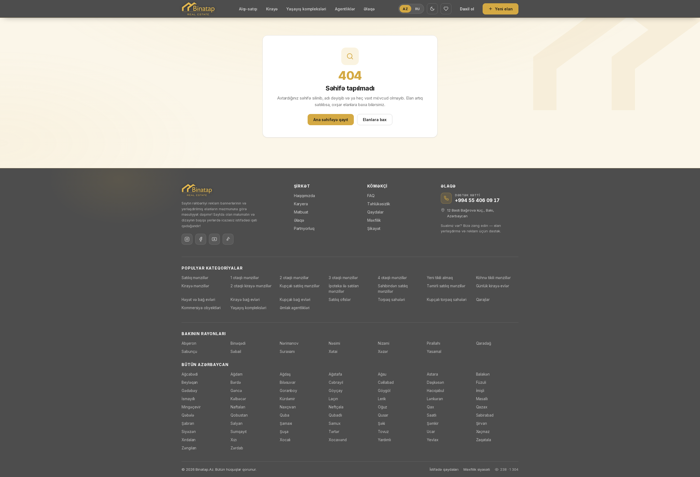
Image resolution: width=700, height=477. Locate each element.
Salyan (237, 423)
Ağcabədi (190, 374)
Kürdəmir (287, 399)
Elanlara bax (375, 119)
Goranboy (288, 390)
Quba (284, 415)
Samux (334, 423)
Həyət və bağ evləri (198, 299)
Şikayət (373, 228)
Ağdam (237, 374)
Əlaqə (369, 9)
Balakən (483, 374)
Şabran (188, 423)
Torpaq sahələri (391, 299)
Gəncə (236, 390)
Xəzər (383, 351)
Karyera (301, 203)
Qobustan (239, 415)
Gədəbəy (189, 390)
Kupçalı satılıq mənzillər (300, 286)
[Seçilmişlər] (446, 8)
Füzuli (481, 382)
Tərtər (334, 431)
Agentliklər (345, 9)
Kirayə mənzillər (195, 286)
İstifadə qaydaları (444, 469)
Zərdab (237, 448)
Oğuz (382, 407)
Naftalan (238, 407)
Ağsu (382, 374)
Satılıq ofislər (340, 299)
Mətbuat (301, 212)
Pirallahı (433, 343)
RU (417, 9)
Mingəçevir (191, 407)
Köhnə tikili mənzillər (493, 278)
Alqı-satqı (248, 9)
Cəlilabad (386, 382)
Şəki (381, 423)
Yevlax (432, 440)
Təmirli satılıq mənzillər (446, 286)
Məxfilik (374, 220)
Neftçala (336, 407)
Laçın (333, 399)
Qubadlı (335, 415)
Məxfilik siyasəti (476, 469)
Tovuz (383, 431)
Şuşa (284, 431)
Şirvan (481, 423)
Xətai (333, 351)
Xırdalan (189, 440)
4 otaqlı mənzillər (392, 278)
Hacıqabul (435, 390)
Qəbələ (188, 415)
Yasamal (434, 351)
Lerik (382, 399)
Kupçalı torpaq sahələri (446, 299)
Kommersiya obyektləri (201, 308)
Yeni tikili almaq (440, 278)
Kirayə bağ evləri (245, 299)
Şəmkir (433, 423)
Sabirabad (485, 415)
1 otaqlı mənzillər (245, 278)
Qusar (383, 415)
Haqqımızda (304, 195)
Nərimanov (289, 343)
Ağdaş (285, 374)
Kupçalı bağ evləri (295, 299)
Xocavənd (337, 440)
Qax (430, 407)
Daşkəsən (435, 382)
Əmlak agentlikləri (295, 308)
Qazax (482, 407)
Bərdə (236, 382)
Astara (432, 374)
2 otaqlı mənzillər (294, 278)
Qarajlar (483, 299)
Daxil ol (467, 9)
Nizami (384, 343)
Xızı (234, 440)
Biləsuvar (288, 382)
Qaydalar (375, 212)
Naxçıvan (288, 407)
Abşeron (189, 343)
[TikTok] (228, 239)
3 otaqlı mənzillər (343, 278)
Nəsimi (334, 343)
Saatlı (431, 415)
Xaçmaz (483, 431)
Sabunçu (189, 351)
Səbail (236, 351)
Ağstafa (335, 374)
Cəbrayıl (336, 382)
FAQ (371, 195)
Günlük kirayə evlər (492, 286)
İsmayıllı (188, 399)
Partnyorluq (304, 228)
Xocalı (285, 440)
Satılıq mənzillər (195, 278)
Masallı (482, 399)
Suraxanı (287, 351)
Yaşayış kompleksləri (306, 9)
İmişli (480, 390)
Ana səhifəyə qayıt (330, 119)
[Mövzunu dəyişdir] (432, 8)
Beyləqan (190, 382)
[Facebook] (200, 239)
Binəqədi (238, 343)
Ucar (431, 431)
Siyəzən (189, 431)
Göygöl (384, 390)
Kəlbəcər (238, 399)
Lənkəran (435, 399)
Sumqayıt (238, 431)
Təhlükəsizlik (378, 203)
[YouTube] (214, 239)
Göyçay (336, 390)
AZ (405, 9)
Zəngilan (189, 448)
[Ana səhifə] (198, 9)
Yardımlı (384, 440)
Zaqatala (483, 440)
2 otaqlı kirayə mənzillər (251, 286)
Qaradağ (483, 343)
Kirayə (272, 9)
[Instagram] (187, 239)
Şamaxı (286, 423)
